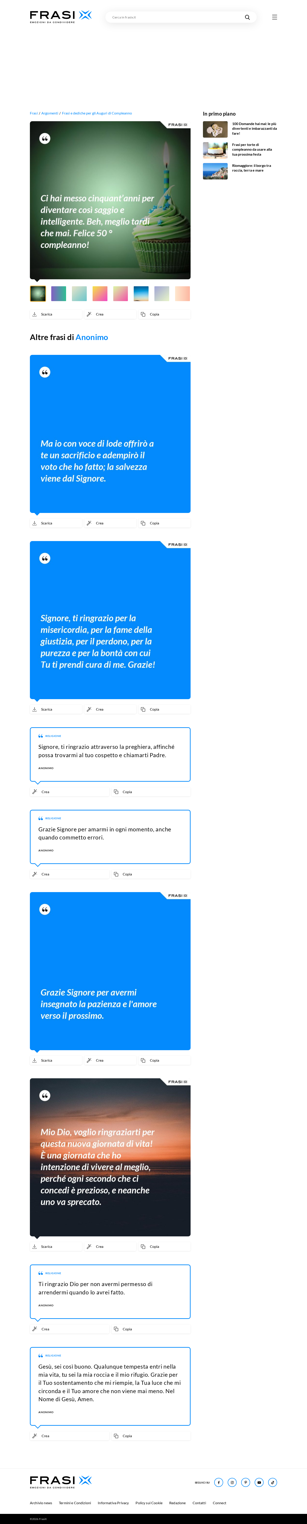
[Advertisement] (153, 57)
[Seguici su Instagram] (232, 1482)
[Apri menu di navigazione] (274, 17)
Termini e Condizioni (75, 1503)
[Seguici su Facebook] (218, 1482)
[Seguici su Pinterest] (245, 1482)
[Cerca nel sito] (247, 17)
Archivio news (41, 1503)
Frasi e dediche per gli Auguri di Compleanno (97, 113)
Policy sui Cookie (149, 1503)
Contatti (199, 1503)
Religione (53, 736)
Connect (219, 1503)
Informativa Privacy (113, 1503)
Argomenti (49, 113)
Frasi (34, 113)
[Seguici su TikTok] (272, 1482)
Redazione (177, 1503)
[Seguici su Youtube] (259, 1482)
